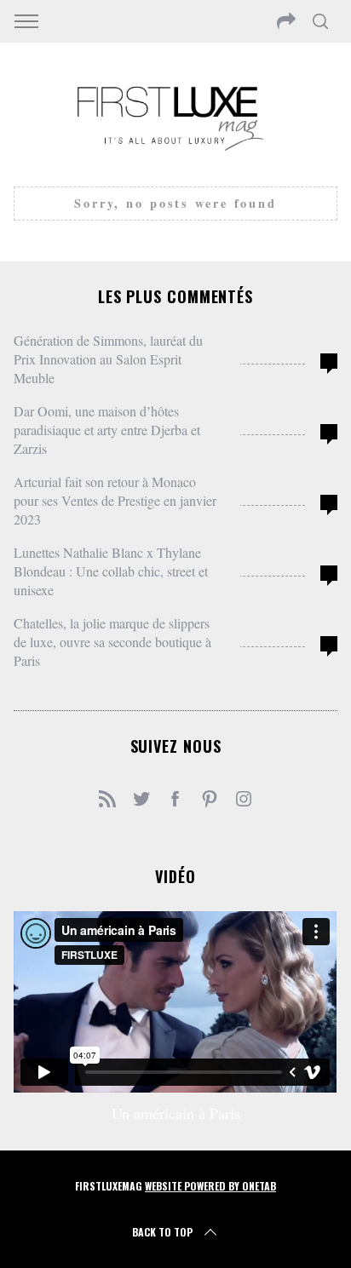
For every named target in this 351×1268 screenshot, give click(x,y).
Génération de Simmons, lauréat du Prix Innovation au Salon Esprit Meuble (108, 359)
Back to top (162, 1232)
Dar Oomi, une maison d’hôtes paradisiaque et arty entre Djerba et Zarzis (107, 429)
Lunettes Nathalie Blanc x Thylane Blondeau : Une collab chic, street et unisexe (111, 571)
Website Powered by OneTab (210, 1186)
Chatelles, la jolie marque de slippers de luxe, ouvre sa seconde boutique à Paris (112, 641)
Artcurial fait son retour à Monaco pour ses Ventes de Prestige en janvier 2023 (115, 500)
